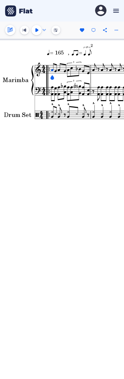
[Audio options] (44, 30)
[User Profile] (101, 11)
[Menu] (115, 10)
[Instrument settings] (10, 30)
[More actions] (116, 30)
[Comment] (93, 30)
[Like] (82, 30)
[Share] (104, 30)
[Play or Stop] (36, 30)
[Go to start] (24, 30)
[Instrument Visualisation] (56, 30)
